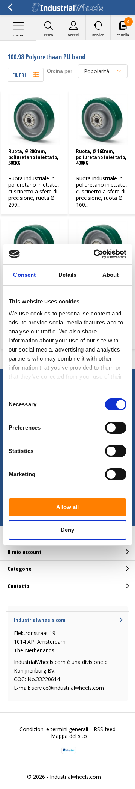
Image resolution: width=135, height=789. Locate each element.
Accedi (73, 35)
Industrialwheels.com (75, 776)
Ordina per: (60, 71)
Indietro (10, 7)
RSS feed (105, 729)
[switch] (115, 428)
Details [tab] (67, 275)
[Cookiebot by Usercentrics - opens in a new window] (95, 254)
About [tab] (110, 275)
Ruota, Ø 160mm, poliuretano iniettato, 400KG (101, 157)
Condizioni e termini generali (54, 729)
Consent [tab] (24, 275)
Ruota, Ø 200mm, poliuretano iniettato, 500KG (33, 157)
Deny (67, 530)
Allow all (67, 507)
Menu (18, 35)
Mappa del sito (69, 735)
